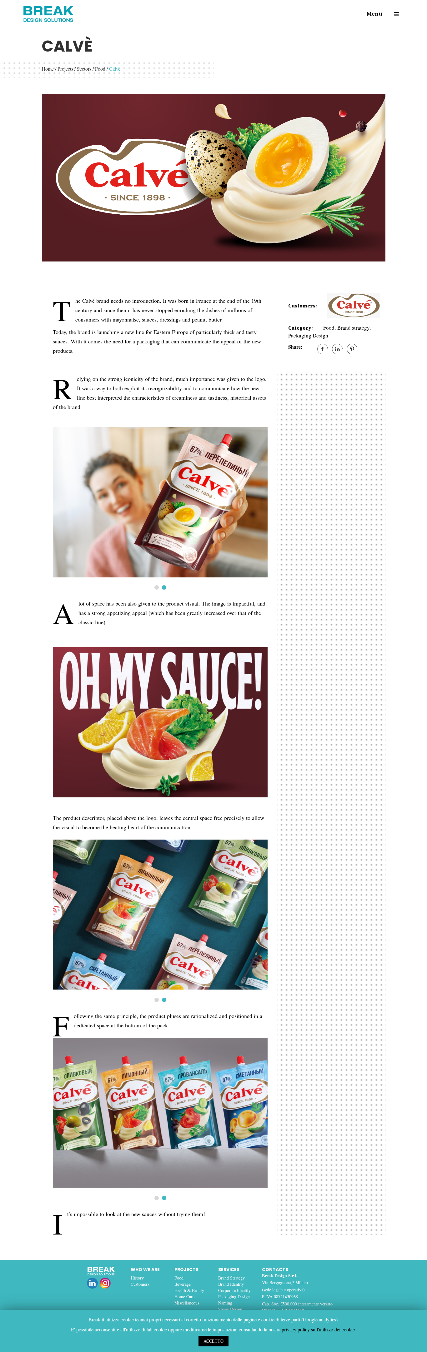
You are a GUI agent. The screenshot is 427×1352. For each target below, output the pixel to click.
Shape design (230, 1309)
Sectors (84, 68)
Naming (225, 1303)
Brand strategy (353, 327)
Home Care (184, 1297)
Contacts (275, 1269)
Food (100, 68)
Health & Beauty (189, 1290)
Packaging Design (308, 335)
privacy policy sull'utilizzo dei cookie (318, 1329)
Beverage (182, 1284)
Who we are (145, 1269)
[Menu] (393, 14)
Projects (65, 68)
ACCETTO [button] (213, 1341)
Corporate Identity (234, 1290)
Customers (140, 1284)
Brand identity (231, 1284)
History (137, 1278)
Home (48, 68)
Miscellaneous (186, 1303)
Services (228, 1269)
